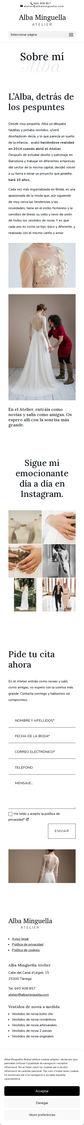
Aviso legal (20, 938)
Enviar (62, 831)
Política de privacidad (27, 944)
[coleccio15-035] (42, 286)
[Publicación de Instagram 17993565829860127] (25, 594)
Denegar (42, 1103)
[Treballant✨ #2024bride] (25, 527)
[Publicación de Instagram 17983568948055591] (59, 527)
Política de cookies (26, 950)
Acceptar (42, 1091)
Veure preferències (42, 1115)
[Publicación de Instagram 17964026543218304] (59, 561)
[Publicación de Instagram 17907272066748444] (25, 561)
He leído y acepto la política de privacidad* (34, 816)
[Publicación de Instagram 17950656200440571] (59, 594)
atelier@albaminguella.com (28, 994)
